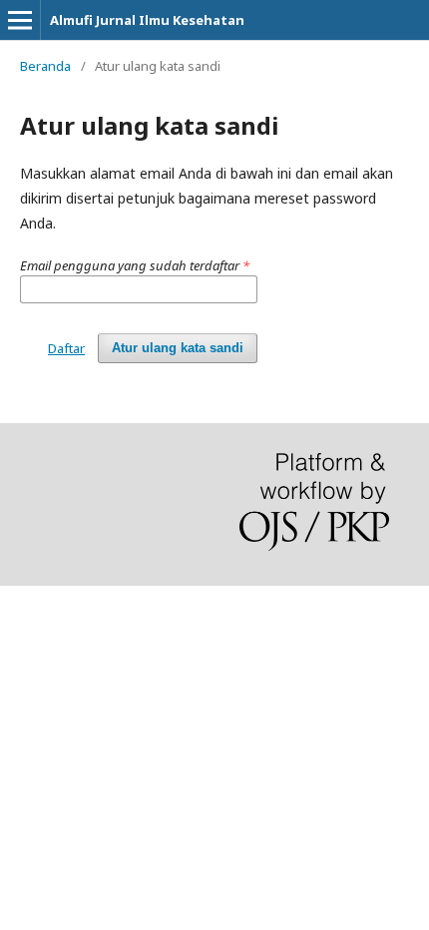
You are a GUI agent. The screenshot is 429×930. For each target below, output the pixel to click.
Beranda (45, 66)
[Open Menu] (20, 20)
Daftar (66, 348)
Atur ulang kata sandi (177, 347)
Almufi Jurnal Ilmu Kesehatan (147, 20)
